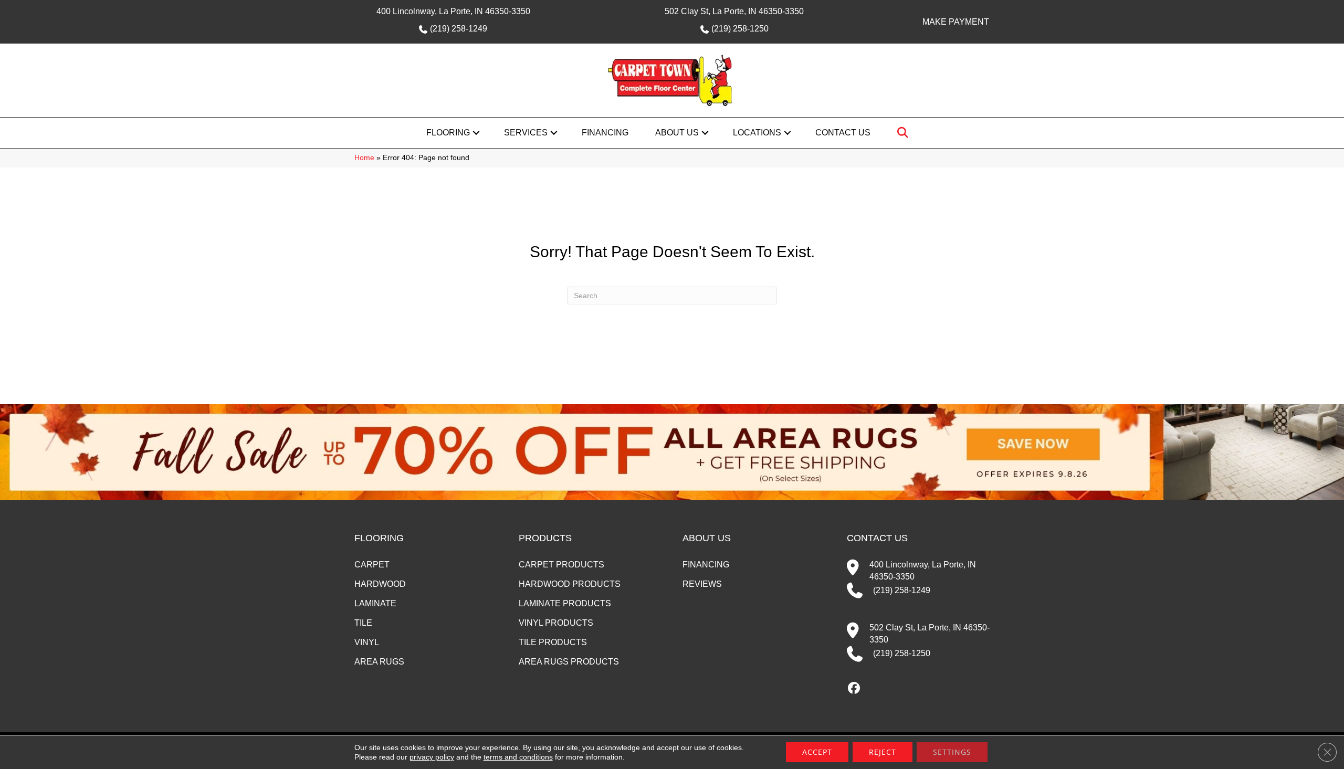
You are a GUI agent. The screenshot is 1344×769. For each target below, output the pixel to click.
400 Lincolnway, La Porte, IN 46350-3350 (453, 11)
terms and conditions (518, 757)
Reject (882, 752)
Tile (363, 622)
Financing (605, 132)
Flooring (448, 132)
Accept (817, 752)
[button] (476, 133)
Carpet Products (561, 564)
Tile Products (553, 642)
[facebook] (854, 689)
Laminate (375, 603)
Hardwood (380, 584)
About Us (677, 132)
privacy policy (432, 757)
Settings (952, 752)
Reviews (702, 584)
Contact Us (842, 132)
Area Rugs (379, 661)
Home (364, 158)
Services (526, 132)
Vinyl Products (556, 622)
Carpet (372, 564)
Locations (757, 132)
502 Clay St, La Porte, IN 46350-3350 (734, 11)
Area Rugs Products (569, 661)
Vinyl (366, 642)
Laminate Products (565, 603)
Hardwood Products (570, 584)
